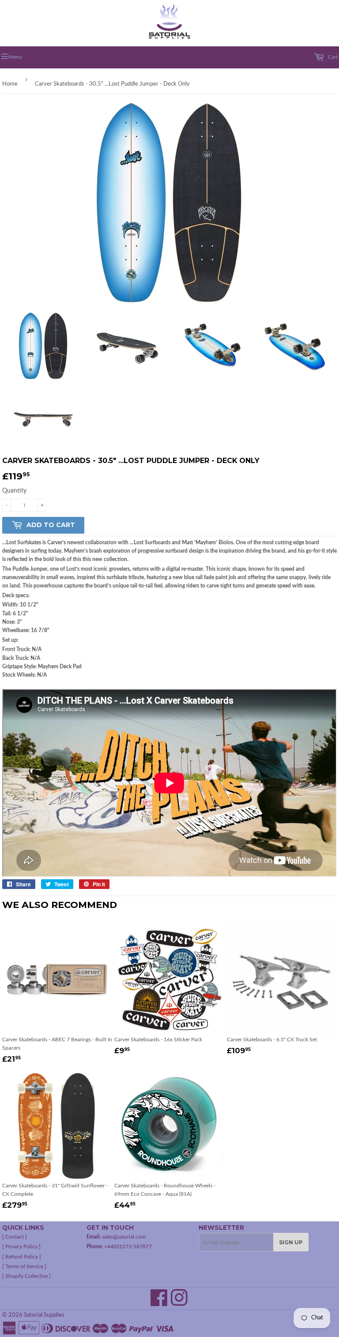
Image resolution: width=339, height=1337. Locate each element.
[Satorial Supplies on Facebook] (159, 1303)
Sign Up (291, 1242)
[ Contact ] (14, 1236)
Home (10, 84)
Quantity (14, 491)
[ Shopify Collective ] (26, 1276)
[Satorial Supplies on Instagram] (179, 1303)
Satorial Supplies (44, 1315)
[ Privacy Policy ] (21, 1246)
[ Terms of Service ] (24, 1266)
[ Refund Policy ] (21, 1256)
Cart (332, 57)
